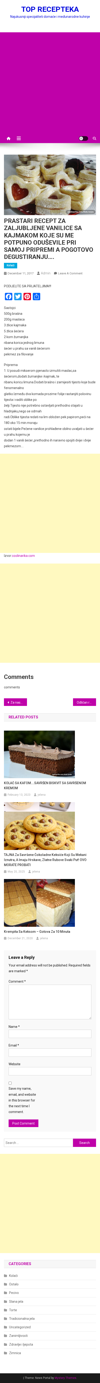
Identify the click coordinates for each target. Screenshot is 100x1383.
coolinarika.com (23, 556)
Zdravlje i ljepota (21, 1344)
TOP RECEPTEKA (50, 9)
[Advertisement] (50, 82)
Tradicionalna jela (22, 1318)
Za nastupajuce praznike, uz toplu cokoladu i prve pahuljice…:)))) (18, 702)
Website (14, 1064)
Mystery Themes (65, 1378)
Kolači (10, 265)
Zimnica (15, 1353)
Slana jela (16, 1301)
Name (14, 1027)
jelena (42, 794)
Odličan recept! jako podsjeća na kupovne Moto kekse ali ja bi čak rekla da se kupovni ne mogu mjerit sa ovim (86, 702)
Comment (17, 981)
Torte (13, 1310)
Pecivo (14, 1293)
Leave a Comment (70, 273)
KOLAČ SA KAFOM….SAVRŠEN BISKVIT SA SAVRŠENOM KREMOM (45, 785)
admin (45, 273)
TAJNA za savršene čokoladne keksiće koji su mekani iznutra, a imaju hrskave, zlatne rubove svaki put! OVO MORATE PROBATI (45, 860)
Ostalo (14, 1284)
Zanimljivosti (18, 1336)
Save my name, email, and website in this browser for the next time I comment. (22, 1100)
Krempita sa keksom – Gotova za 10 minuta (37, 931)
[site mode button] (83, 138)
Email (14, 1045)
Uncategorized (20, 1327)
